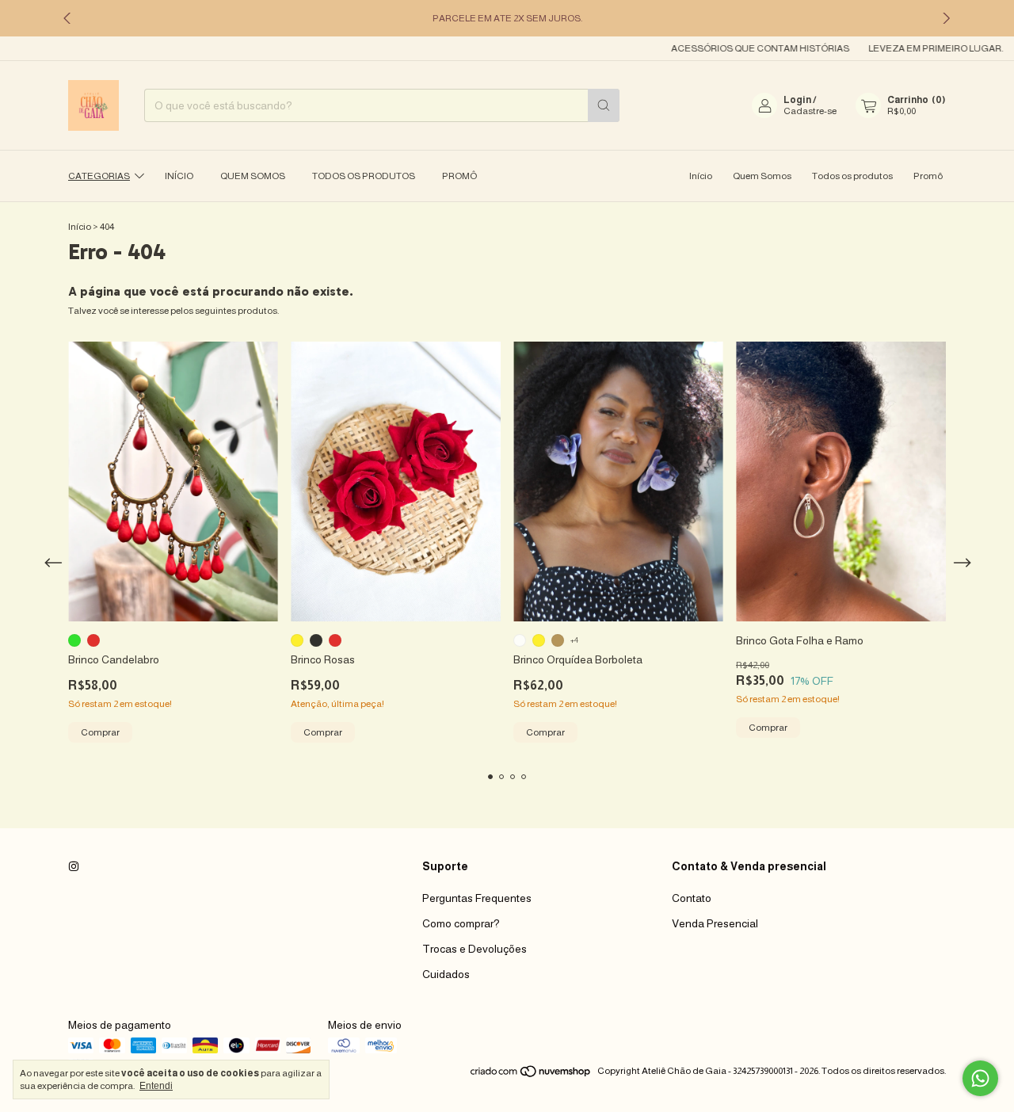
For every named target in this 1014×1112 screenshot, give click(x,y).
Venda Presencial (715, 923)
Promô (459, 176)
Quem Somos (252, 176)
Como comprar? (461, 923)
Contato (691, 898)
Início (179, 176)
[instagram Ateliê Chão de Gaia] (73, 866)
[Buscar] (603, 105)
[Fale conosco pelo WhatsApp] (980, 1078)
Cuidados (446, 974)
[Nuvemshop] (531, 1074)
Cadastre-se (810, 111)
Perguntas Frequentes (477, 898)
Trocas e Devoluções (474, 948)
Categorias (99, 176)
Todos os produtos (363, 176)
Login (797, 99)
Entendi (156, 1085)
